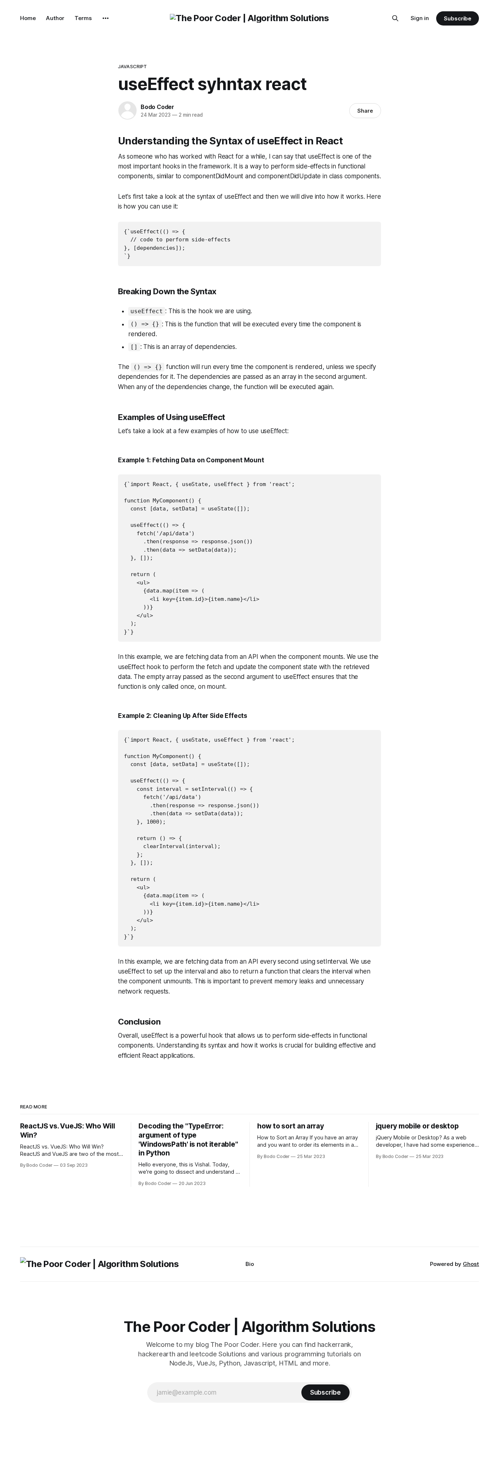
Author (55, 18)
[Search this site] (395, 18)
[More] (105, 18)
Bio (249, 1263)
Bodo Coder (157, 106)
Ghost (471, 1263)
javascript (132, 66)
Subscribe (457, 18)
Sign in (420, 18)
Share (365, 110)
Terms (83, 18)
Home (28, 18)
